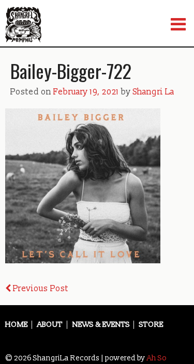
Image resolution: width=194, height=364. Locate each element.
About (50, 325)
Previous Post (39, 288)
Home (16, 325)
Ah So (157, 358)
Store (151, 325)
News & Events (101, 325)
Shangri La (153, 92)
